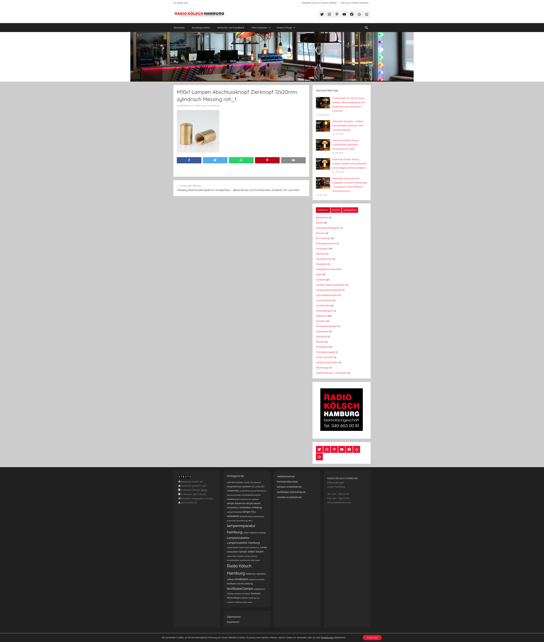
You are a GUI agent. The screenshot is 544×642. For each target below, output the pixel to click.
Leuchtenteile (324, 300)
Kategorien (323, 210)
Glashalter (321, 264)
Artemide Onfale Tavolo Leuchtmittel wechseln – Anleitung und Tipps (346, 144)
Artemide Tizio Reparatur (252, 482)
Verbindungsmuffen (327, 362)
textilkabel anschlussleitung (240, 583)
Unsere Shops (284, 27)
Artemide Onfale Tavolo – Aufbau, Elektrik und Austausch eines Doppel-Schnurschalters (349, 163)
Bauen (319, 222)
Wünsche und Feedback (230, 27)
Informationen (259, 27)
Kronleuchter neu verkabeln (249, 499)
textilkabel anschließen (256, 579)
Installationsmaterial (327, 269)
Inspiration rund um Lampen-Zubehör (319, 3)
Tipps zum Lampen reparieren (355, 3)
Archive (336, 210)
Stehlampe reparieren (256, 574)
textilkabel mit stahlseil (242, 594)
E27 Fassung (323, 238)
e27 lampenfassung (249, 495)
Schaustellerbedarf (326, 326)
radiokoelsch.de (286, 476)
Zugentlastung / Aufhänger (331, 372)
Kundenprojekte (201, 27)
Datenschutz (234, 616)
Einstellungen (327, 637)
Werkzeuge (322, 367)
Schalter (320, 321)
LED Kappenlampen (327, 295)
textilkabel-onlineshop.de (291, 492)
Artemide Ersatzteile (235, 482)
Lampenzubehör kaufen (235, 547)
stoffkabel (231, 579)
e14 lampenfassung (246, 491)
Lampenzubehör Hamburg (243, 542)
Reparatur (321, 315)
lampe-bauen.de (236, 503)
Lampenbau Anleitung (250, 507)
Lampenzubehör (238, 538)
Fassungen (322, 248)
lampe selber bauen (251, 551)
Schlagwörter (349, 210)
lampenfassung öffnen (244, 521)
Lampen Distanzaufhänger (330, 284)
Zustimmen (372, 637)
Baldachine (322, 217)
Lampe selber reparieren (235, 556)
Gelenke (320, 253)
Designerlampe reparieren (239, 486)
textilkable (244, 598)
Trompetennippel (325, 352)
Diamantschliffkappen (328, 227)
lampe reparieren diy (252, 547)
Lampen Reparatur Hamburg (254, 533)
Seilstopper (322, 331)
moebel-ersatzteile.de (289, 497)
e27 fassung (258, 491)
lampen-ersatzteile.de (289, 486)
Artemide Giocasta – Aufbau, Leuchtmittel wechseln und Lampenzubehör (348, 125)
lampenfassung (246, 516)
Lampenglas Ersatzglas (329, 289)
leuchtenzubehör (233, 560)
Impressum (233, 621)
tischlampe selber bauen (243, 602)
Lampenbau (232, 507)
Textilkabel (322, 346)
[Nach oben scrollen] (538, 636)
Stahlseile (321, 336)
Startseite (179, 27)
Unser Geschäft (324, 357)
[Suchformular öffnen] (366, 27)
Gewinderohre (324, 258)
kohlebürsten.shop (287, 481)
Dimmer (320, 233)
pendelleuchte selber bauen (250, 560)
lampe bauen (253, 503)
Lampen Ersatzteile (234, 512)
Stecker (320, 341)
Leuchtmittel (323, 305)
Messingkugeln (324, 310)
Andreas (215, 105)
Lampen (320, 279)
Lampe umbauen (251, 556)
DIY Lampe (256, 487)
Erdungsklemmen (326, 243)
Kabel (319, 274)
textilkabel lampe (240, 588)
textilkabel (241, 579)
